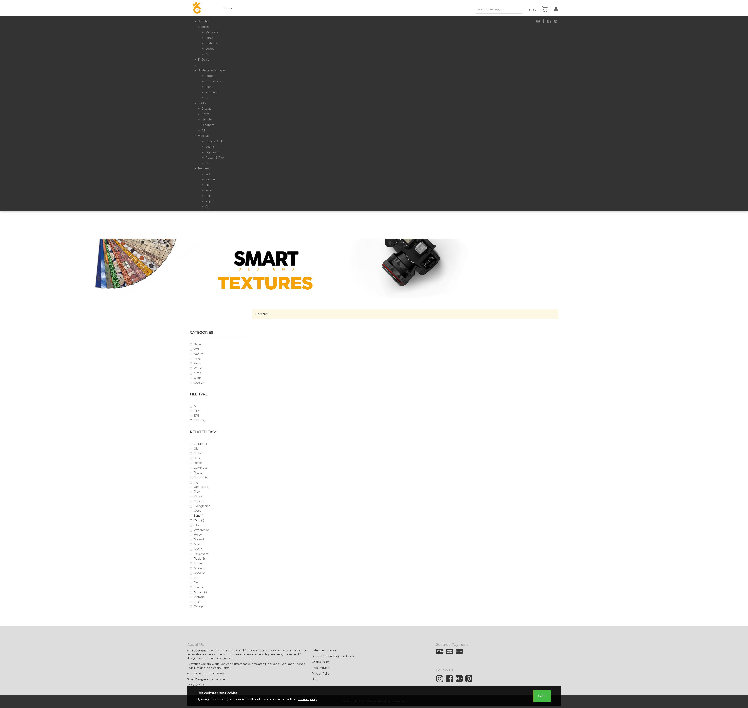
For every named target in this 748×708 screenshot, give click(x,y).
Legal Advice (320, 667)
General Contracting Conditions (333, 656)
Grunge (199, 477)
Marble (198, 592)
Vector (198, 444)
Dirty (197, 520)
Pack (197, 558)
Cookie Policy (321, 662)
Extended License (324, 650)
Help (315, 679)
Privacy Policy (321, 673)
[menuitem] (203, 21)
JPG (196, 420)
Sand (197, 515)
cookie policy (307, 699)
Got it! (542, 696)
